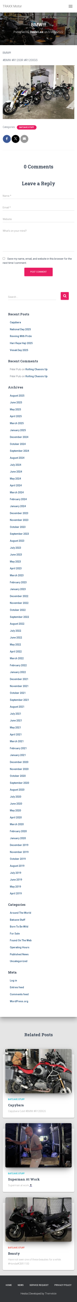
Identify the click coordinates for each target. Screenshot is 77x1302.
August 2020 (17, 789)
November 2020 (19, 769)
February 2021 (18, 748)
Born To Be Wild (19, 926)
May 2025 (15, 409)
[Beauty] (38, 1219)
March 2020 (17, 824)
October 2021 (18, 692)
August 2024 (17, 457)
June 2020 (16, 803)
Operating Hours (19, 947)
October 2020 (18, 775)
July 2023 (15, 547)
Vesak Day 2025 (19, 350)
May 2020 (15, 810)
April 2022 (16, 651)
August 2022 (17, 623)
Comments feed (19, 994)
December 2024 (19, 437)
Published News (19, 954)
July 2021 (15, 713)
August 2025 (17, 395)
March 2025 (17, 423)
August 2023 (17, 540)
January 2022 (18, 672)
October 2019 (18, 858)
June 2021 (16, 720)
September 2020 (19, 782)
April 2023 (16, 568)
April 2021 (16, 734)
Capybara (15, 322)
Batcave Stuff (26, 127)
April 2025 (16, 416)
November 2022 (19, 603)
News (21, 1285)
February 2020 (18, 831)
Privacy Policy (62, 1285)
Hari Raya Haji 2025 (21, 343)
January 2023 (18, 589)
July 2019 (15, 872)
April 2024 (16, 485)
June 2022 (16, 637)
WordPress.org (19, 1001)
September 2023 (19, 533)
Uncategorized (18, 961)
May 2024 (15, 478)
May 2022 (15, 644)
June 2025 (16, 402)
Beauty (14, 1253)
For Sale (15, 933)
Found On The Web (21, 940)
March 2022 (17, 658)
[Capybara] (38, 1070)
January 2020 (18, 838)
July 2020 (15, 796)
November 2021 (19, 686)
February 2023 (18, 582)
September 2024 (19, 450)
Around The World (20, 912)
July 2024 (15, 464)
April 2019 (16, 893)
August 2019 (17, 865)
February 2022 (18, 665)
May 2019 (15, 886)
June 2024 (16, 471)
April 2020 (16, 817)
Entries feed (17, 987)
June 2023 (16, 554)
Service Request (39, 1285)
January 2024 (18, 506)
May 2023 (15, 561)
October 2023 (18, 527)
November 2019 (19, 852)
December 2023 (19, 513)
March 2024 (17, 492)
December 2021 (19, 679)
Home (9, 1285)
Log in (13, 980)
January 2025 (18, 430)
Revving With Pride (21, 336)
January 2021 (18, 755)
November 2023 (19, 520)
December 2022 (19, 596)
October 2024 (18, 444)
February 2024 (18, 499)
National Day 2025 (20, 329)
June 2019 (16, 879)
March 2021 (17, 741)
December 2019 (19, 845)
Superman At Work (24, 1179)
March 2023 (17, 575)
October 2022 (18, 610)
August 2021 (17, 706)
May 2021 (15, 727)
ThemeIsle (50, 1293)
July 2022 (15, 630)
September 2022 (19, 617)
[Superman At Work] (38, 1145)
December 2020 (19, 762)
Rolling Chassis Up (36, 369)
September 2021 (19, 699)
